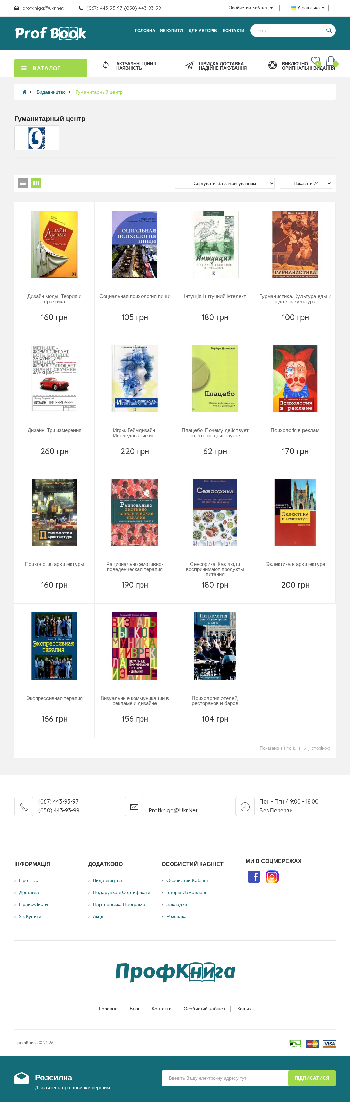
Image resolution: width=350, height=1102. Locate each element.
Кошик (244, 1009)
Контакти (162, 1009)
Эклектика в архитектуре (295, 564)
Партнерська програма (119, 904)
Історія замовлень (186, 892)
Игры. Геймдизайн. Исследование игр (134, 433)
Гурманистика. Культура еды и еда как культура (295, 299)
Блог (135, 1009)
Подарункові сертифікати (121, 892)
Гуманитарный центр (99, 92)
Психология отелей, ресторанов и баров (215, 700)
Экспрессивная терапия (54, 698)
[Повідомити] (55, 326)
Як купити (30, 916)
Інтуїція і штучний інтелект (215, 296)
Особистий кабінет (204, 1009)
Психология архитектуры (54, 564)
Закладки (176, 904)
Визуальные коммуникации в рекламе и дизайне (134, 700)
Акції (98, 916)
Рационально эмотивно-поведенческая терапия (134, 566)
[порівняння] (70, 326)
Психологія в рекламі (295, 430)
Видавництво (51, 92)
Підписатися (312, 1078)
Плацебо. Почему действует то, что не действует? (215, 433)
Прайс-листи (33, 904)
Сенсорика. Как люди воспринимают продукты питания (215, 569)
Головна (108, 1009)
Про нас (28, 880)
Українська (308, 7)
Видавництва (107, 880)
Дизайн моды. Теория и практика (54, 299)
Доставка (29, 892)
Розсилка (176, 916)
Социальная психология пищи (134, 296)
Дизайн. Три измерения (54, 430)
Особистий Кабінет (187, 880)
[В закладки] (39, 326)
